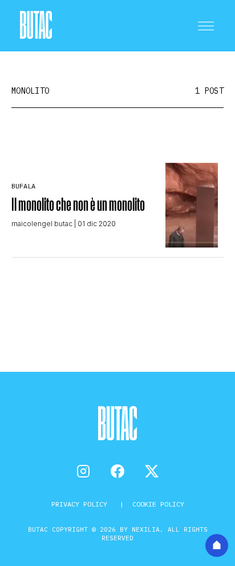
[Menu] (206, 25)
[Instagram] (83, 471)
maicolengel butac (41, 223)
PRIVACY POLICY (81, 504)
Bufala (23, 186)
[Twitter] (151, 471)
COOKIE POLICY (158, 504)
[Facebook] (117, 471)
